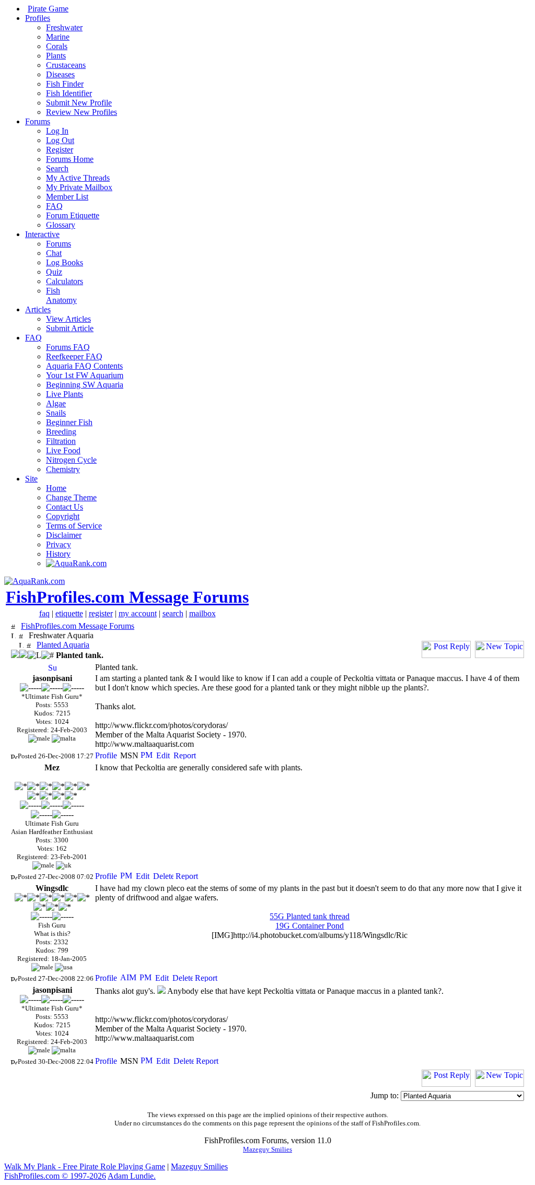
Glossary (60, 224)
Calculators (64, 281)
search (172, 613)
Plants (56, 55)
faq (44, 613)
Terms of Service (74, 525)
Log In (57, 130)
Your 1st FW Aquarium (84, 375)
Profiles (37, 18)
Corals (56, 46)
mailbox (202, 613)
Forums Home (70, 159)
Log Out (60, 140)
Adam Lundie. (132, 1175)
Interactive (42, 234)
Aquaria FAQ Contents (84, 365)
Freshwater (64, 27)
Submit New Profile (79, 102)
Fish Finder (65, 83)
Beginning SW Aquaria (84, 384)
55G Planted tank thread (310, 916)
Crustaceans (66, 65)
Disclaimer (64, 535)
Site (31, 478)
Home (56, 488)
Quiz (54, 271)
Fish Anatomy (61, 295)
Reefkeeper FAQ (74, 356)
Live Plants (64, 394)
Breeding (61, 431)
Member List (67, 196)
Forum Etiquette (72, 215)
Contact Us (64, 506)
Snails (56, 412)
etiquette (69, 613)
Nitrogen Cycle (71, 459)
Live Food (63, 450)
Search (57, 168)
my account (138, 613)
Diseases (60, 74)
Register (59, 149)
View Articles (68, 318)
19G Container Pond (309, 925)
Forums (37, 121)
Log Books (64, 262)
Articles (38, 309)
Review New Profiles (81, 112)
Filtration (61, 441)
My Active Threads (78, 177)
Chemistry (63, 469)
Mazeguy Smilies (267, 1149)
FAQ (54, 206)
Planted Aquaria (63, 644)
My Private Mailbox (79, 187)
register (101, 613)
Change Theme (71, 497)
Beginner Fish (69, 422)
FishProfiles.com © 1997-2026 (55, 1175)
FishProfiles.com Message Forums (127, 597)
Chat (54, 253)
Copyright (62, 516)
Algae (56, 403)
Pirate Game (48, 8)
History (58, 553)
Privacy (58, 544)
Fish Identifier (69, 93)
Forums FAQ (68, 347)
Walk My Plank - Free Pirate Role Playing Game (84, 1166)
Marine (57, 36)
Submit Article (70, 328)
